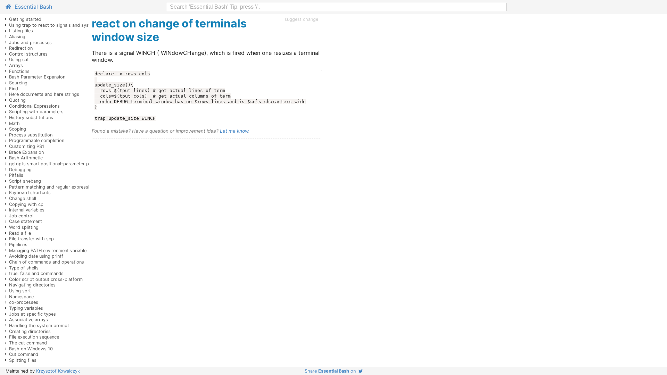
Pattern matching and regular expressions (53, 187)
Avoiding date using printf (36, 256)
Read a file (20, 233)
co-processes (23, 302)
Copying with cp (26, 204)
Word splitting (24, 227)
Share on (332, 371)
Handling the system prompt (39, 325)
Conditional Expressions (34, 106)
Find (13, 88)
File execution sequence (34, 337)
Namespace (21, 296)
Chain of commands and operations (46, 262)
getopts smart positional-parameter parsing (55, 163)
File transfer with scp (31, 238)
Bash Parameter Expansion (37, 77)
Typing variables (26, 308)
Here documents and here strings (44, 94)
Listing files (21, 30)
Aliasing (17, 36)
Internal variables (26, 209)
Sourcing (18, 82)
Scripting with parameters (36, 111)
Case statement (25, 221)
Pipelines (18, 244)
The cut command (28, 342)
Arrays (16, 65)
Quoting (17, 100)
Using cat (19, 59)
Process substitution (30, 135)
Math (14, 123)
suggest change (301, 19)
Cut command (23, 354)
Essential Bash (31, 6)
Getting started (25, 19)
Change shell (22, 198)
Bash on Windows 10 (31, 348)
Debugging (20, 169)
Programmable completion (36, 140)
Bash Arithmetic (26, 157)
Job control (21, 215)
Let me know (234, 131)
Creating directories (30, 331)
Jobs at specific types (32, 314)
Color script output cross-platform (46, 279)
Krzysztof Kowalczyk (58, 371)
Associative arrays (28, 319)
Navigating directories (32, 285)
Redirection (21, 48)
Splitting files (22, 360)
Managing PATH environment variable (48, 250)
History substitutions (31, 117)
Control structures (28, 54)
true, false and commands (36, 273)
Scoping (17, 129)
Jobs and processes (30, 42)
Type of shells (24, 267)
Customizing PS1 (26, 146)
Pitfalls (16, 175)
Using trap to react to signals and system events (60, 25)
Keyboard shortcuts (30, 192)
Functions (19, 71)
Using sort (20, 290)
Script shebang (25, 181)
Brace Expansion (26, 152)
